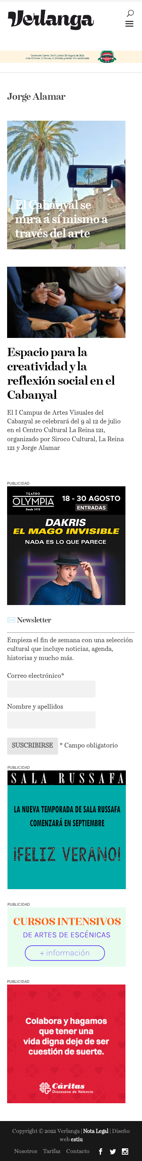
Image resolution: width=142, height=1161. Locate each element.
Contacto (78, 1151)
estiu (77, 1139)
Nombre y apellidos (35, 707)
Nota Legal (96, 1131)
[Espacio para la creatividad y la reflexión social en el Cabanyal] (66, 302)
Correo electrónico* (35, 676)
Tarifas (51, 1151)
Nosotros (25, 1151)
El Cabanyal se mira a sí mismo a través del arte (61, 220)
